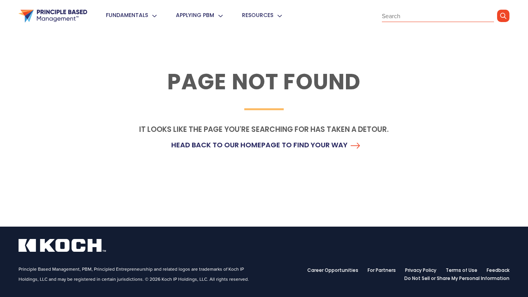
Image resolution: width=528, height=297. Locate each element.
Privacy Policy (420, 270)
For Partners (382, 270)
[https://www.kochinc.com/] (62, 249)
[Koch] (53, 16)
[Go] (503, 16)
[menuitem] (154, 16)
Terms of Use (461, 270)
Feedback (498, 270)
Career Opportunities (332, 270)
